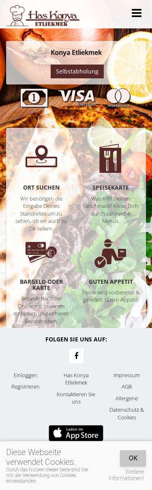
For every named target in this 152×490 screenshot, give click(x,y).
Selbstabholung (77, 71)
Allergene (127, 398)
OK (133, 458)
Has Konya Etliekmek (76, 378)
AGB (127, 386)
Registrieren (25, 386)
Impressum (126, 375)
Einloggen (25, 375)
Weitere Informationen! (126, 474)
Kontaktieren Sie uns (76, 398)
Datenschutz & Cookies (126, 413)
